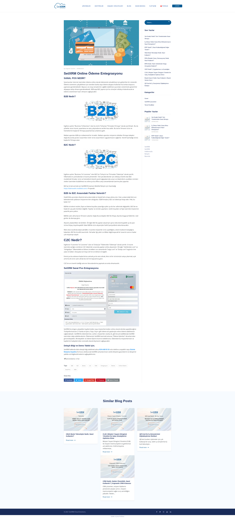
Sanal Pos (67, 369)
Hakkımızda (140, 6)
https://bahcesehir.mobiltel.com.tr (76, 188)
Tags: (65, 365)
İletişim (152, 6)
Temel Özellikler (149, 105)
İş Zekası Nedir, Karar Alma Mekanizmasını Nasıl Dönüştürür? (159, 127)
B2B (72, 366)
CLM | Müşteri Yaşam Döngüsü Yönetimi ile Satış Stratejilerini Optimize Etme (115, 436)
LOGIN (177, 6)
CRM (96, 366)
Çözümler (86, 6)
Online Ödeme (122, 366)
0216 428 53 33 (104, 349)
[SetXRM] (60, 6)
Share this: (67, 376)
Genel (146, 98)
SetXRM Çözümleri (150, 102)
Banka (84, 366)
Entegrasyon (104, 366)
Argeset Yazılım (70, 68)
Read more (69, 440)
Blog (129, 6)
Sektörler (99, 6)
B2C (78, 366)
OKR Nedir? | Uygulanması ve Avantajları (157, 69)
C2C (90, 366)
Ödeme (113, 366)
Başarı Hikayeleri (115, 6)
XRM (75, 369)
